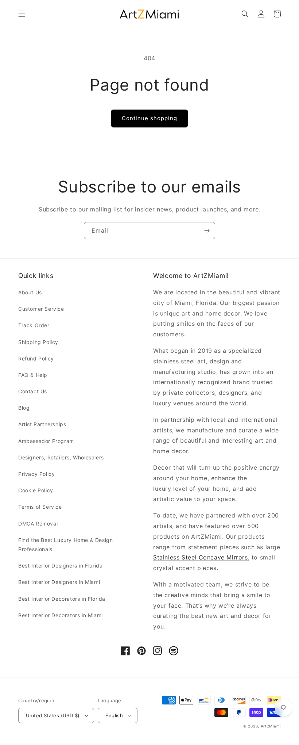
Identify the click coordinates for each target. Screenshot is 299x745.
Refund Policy (36, 358)
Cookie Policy (35, 490)
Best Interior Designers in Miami (59, 582)
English (114, 715)
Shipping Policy (38, 342)
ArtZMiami (271, 726)
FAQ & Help (32, 375)
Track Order (34, 325)
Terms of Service (40, 507)
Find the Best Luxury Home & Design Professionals (65, 544)
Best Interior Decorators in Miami (60, 615)
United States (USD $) (52, 715)
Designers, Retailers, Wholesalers (61, 457)
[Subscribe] (207, 230)
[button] (22, 14)
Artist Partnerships (42, 424)
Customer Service (41, 309)
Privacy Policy (36, 474)
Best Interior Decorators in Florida (61, 599)
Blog (24, 408)
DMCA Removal (38, 523)
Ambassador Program (46, 441)
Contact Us (32, 391)
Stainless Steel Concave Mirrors (200, 557)
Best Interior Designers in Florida (60, 565)
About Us (30, 292)
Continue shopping (149, 118)
